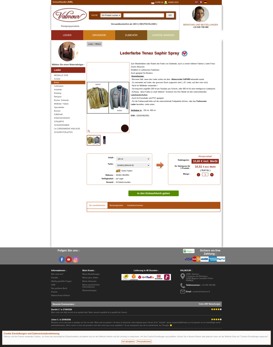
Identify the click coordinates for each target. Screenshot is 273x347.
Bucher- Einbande (61, 100)
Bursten (57, 111)
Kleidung (57, 93)
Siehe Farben (126, 171)
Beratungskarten (116, 205)
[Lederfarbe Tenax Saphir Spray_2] (104, 140)
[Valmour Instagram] (75, 259)
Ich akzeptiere (128, 341)
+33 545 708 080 (200, 27)
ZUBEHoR (58, 114)
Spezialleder (59, 107)
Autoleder (58, 89)
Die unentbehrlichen (97, 205)
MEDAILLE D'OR (61, 75)
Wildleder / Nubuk (61, 104)
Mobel (56, 82)
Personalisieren (144, 341)
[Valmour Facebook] (61, 259)
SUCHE (94, 15)
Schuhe (57, 79)
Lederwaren (58, 86)
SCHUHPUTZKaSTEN (63, 132)
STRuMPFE (59, 122)
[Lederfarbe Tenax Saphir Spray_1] (94, 140)
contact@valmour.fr (201, 292)
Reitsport (57, 97)
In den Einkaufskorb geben (153, 193)
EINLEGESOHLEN (62, 118)
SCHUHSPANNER (61, 125)
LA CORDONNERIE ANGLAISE (67, 129)
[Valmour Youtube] (68, 259)
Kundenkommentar (135, 205)
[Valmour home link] (70, 15)
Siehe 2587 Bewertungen (209, 304)
